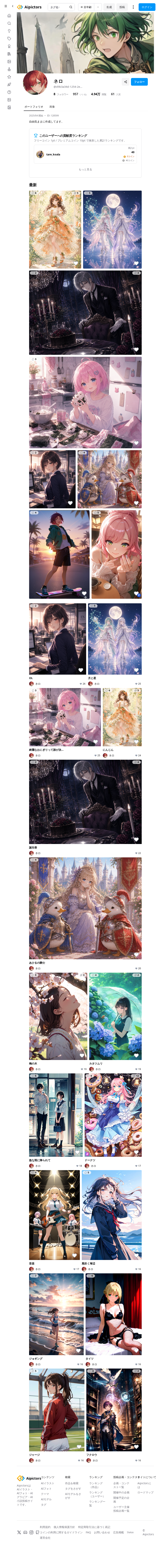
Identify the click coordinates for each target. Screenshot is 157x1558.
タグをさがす (73, 1488)
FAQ (88, 1532)
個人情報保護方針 (64, 1527)
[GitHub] (37, 1532)
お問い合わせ (102, 1532)
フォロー (139, 82)
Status (130, 1532)
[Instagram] (31, 1532)
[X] (19, 1532)
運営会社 (45, 1537)
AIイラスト (47, 1483)
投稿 (122, 7)
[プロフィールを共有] (125, 82)
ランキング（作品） (96, 1485)
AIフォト (46, 1488)
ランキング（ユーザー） (97, 1494)
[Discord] (25, 1532)
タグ (43, 1504)
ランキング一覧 (97, 1503)
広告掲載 (118, 1532)
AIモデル (46, 1499)
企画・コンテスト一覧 (121, 1485)
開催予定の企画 (121, 1499)
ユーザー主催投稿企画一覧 (121, 1509)
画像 (52, 106)
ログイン (147, 7)
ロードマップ (145, 1492)
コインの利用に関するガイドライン (61, 1532)
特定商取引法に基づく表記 (94, 1527)
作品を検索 (71, 1483)
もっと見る (85, 169)
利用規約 (45, 1527)
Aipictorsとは (144, 1485)
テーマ (45, 1494)
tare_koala (53, 154)
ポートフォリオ (34, 106)
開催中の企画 (121, 1492)
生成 (109, 7)
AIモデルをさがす (73, 1496)
